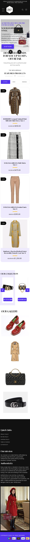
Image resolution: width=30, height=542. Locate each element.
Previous (11, 52)
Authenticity (4, 444)
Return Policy (4, 437)
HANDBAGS (24, 81)
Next (19, 52)
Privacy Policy (5, 434)
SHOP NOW (8, 46)
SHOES (14, 81)
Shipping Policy (5, 439)
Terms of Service (5, 442)
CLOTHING (5, 81)
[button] (3, 9)
